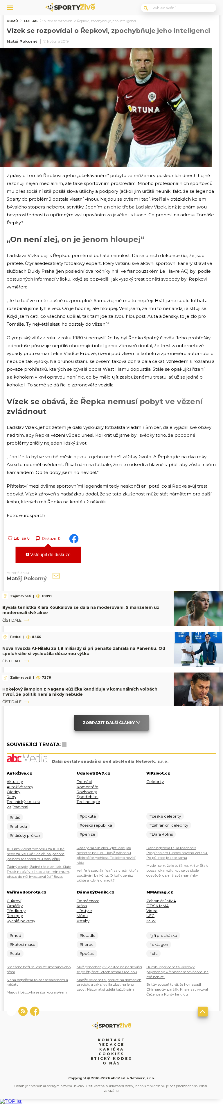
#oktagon (158, 944)
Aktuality (15, 781)
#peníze (87, 834)
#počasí (87, 953)
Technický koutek (23, 801)
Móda (82, 915)
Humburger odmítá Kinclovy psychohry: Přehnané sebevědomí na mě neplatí (177, 972)
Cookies (111, 1054)
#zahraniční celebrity (168, 825)
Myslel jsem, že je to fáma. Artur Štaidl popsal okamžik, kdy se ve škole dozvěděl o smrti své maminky (177, 870)
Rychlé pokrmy (21, 920)
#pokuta (88, 816)
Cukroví (14, 900)
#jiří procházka (163, 935)
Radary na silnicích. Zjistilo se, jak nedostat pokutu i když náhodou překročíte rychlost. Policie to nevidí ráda (106, 855)
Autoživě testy (20, 786)
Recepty (15, 915)
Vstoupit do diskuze (50, 554)
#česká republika (96, 825)
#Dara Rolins (161, 834)
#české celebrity (165, 816)
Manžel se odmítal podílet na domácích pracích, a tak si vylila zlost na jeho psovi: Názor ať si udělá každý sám (109, 985)
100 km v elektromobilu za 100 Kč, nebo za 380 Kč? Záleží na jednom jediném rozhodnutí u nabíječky (36, 854)
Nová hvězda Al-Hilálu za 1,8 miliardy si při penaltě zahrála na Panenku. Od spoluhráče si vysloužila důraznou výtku (83, 651)
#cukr (15, 953)
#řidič (15, 817)
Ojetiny (13, 791)
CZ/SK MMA (157, 905)
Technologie (88, 801)
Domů (12, 21)
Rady (11, 796)
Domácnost (88, 900)
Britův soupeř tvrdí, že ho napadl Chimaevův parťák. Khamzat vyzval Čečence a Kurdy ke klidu (177, 989)
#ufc (153, 953)
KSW (151, 920)
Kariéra (111, 1049)
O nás (112, 1063)
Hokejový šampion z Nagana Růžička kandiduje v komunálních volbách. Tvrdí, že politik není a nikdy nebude (80, 691)
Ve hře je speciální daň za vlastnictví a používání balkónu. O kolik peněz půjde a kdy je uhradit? (108, 875)
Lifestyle (84, 910)
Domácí (84, 781)
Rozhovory (87, 791)
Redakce (111, 1044)
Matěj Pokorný (22, 41)
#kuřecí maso (22, 944)
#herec (86, 944)
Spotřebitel (87, 796)
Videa (151, 910)
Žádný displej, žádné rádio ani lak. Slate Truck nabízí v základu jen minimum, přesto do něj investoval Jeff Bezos (39, 871)
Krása (82, 905)
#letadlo (88, 935)
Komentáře (87, 786)
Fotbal (31, 21)
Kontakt (111, 1040)
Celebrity (155, 781)
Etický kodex (111, 1058)
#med (15, 935)
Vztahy (83, 920)
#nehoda (18, 826)
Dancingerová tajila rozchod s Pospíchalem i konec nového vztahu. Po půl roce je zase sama (177, 853)
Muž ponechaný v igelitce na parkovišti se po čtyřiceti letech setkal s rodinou (109, 969)
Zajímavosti (17, 807)
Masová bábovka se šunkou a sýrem (37, 992)
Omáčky (15, 905)
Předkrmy (16, 910)
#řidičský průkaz (25, 835)
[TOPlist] (11, 1101)
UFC (150, 915)
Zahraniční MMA (161, 900)
